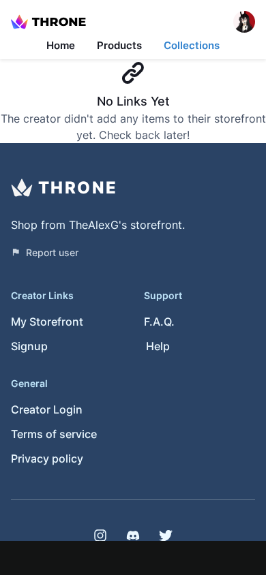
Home (60, 45)
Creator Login (47, 409)
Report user (52, 252)
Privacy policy (47, 458)
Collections (192, 45)
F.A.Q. (159, 321)
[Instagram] (100, 535)
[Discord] (133, 535)
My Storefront (47, 321)
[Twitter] (165, 535)
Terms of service (54, 434)
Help (158, 346)
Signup (29, 346)
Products (119, 45)
